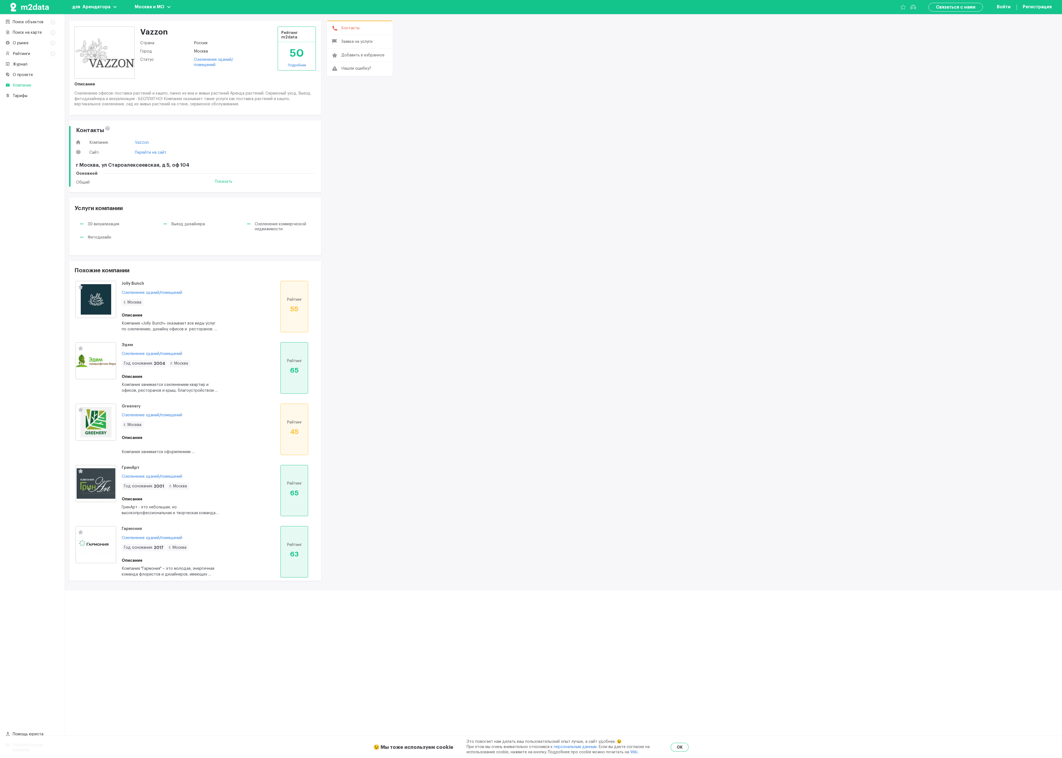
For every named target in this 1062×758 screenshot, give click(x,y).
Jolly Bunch (133, 283)
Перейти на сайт (150, 153)
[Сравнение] (913, 7)
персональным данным (575, 747)
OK (680, 747)
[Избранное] (903, 7)
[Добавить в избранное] (80, 287)
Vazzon (142, 143)
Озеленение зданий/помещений (152, 293)
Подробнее (297, 65)
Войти (1004, 7)
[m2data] (29, 7)
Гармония (132, 528)
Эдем (127, 345)
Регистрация (1037, 7)
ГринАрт (130, 467)
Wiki (633, 752)
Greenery (131, 406)
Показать (223, 182)
